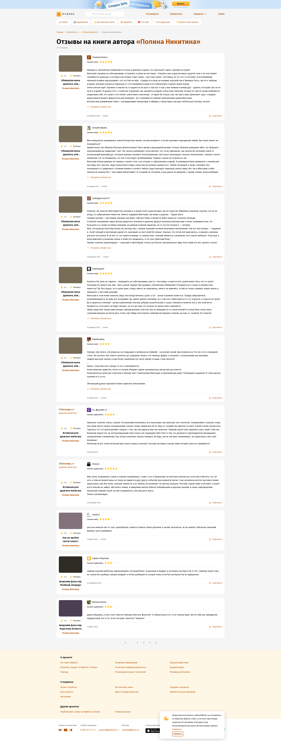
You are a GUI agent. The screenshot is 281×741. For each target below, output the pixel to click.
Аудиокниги (82, 22)
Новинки (128, 22)
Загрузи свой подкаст (188, 22)
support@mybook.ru (108, 730)
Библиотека (176, 14)
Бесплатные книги (106, 22)
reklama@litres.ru (130, 730)
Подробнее (176, 729)
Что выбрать (152, 14)
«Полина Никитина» (168, 42)
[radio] (101, 62)
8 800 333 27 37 (88, 730)
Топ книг (145, 22)
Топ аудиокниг (163, 22)
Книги (65, 22)
